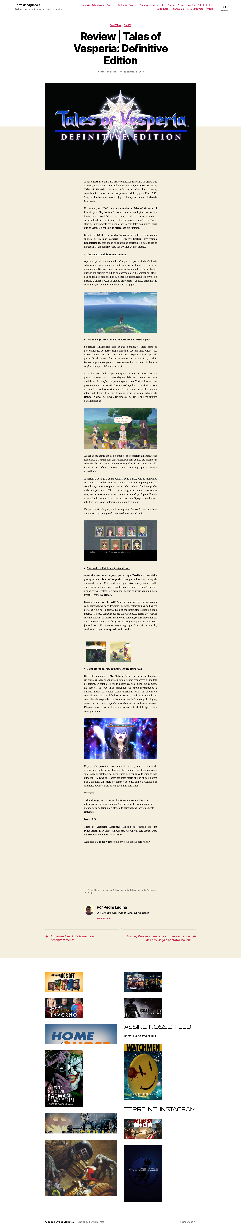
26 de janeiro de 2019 (134, 71)
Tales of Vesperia (121, 890)
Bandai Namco (94, 890)
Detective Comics (127, 5)
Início (155, 5)
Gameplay (144, 5)
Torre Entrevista (195, 9)
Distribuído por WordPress (91, 1222)
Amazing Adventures (93, 5)
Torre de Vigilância (27, 5)
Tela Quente (177, 9)
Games (127, 25)
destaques (107, 890)
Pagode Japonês (186, 5)
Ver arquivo (103, 918)
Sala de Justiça (205, 5)
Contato (111, 5)
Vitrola (209, 9)
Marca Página (167, 5)
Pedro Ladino (110, 71)
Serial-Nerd (162, 9)
